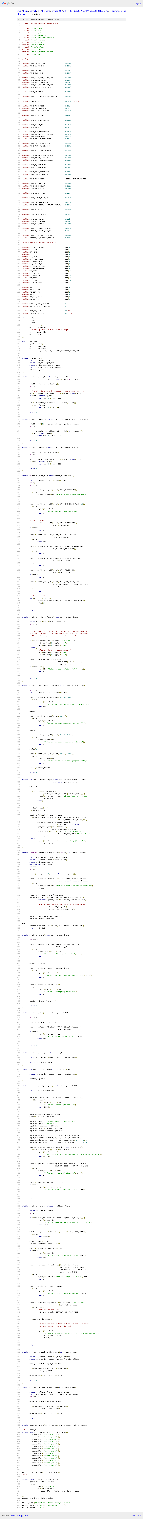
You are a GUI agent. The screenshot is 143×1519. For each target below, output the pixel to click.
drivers (115, 11)
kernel (33, 11)
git (39, 11)
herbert (46, 11)
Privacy (19, 1515)
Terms (25, 1515)
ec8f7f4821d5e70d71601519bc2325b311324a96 (85, 11)
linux (19, 11)
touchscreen (24, 14)
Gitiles (13, 1515)
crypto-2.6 (56, 11)
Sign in (138, 3)
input (123, 11)
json (139, 1515)
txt (133, 1515)
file (62, 19)
